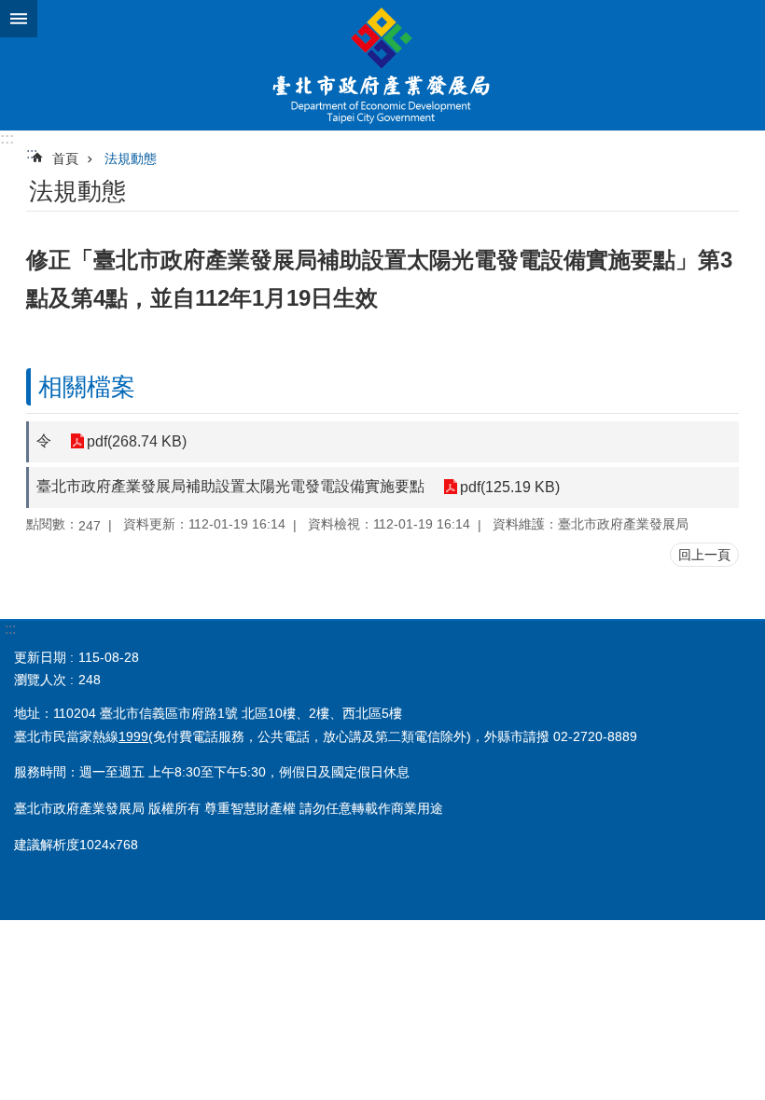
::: (7, 138)
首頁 (65, 158)
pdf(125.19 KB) (510, 487)
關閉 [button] (18, 18)
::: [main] (31, 153)
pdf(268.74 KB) (137, 441)
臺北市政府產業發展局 (382, 65)
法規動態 (130, 158)
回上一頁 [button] (704, 554)
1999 (133, 736)
